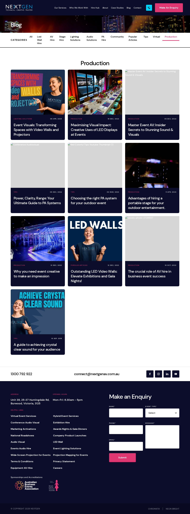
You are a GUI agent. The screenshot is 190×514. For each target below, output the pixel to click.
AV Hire (52, 38)
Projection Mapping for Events (70, 455)
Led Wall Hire (39, 40)
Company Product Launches (69, 435)
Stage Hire (62, 38)
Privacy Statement (64, 461)
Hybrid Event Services (66, 416)
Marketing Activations (23, 429)
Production (171, 36)
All (31, 36)
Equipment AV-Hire (22, 468)
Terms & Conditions (22, 461)
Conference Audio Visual (25, 422)
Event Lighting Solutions (67, 448)
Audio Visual (18, 441)
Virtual (156, 36)
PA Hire (104, 38)
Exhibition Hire (61, 422)
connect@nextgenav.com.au (96, 374)
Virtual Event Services (23, 416)
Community (117, 36)
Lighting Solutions (75, 38)
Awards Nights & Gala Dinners (70, 429)
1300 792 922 (21, 374)
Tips (146, 36)
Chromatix (154, 508)
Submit (122, 457)
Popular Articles (133, 38)
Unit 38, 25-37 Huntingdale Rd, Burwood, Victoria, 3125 (30, 401)
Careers (57, 468)
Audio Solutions (92, 38)
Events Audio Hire (21, 448)
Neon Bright (172, 508)
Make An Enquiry (168, 7)
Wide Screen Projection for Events (30, 455)
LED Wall (58, 441)
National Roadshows (22, 435)
